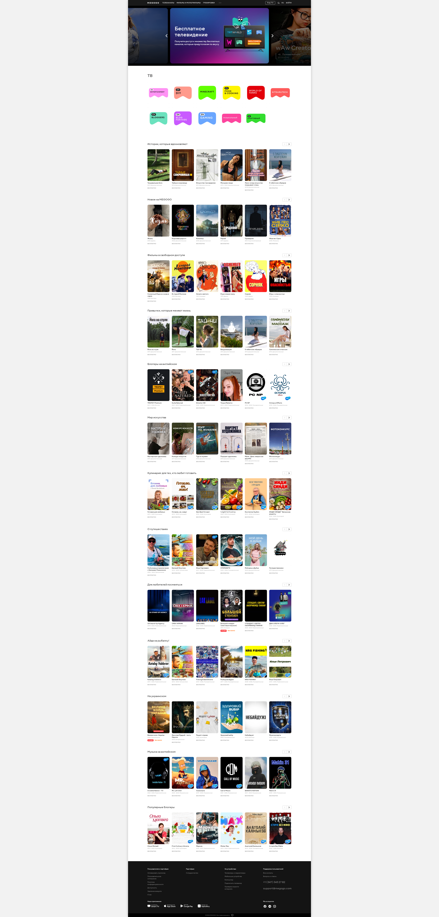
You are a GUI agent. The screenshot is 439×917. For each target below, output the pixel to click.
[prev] (284, 144)
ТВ (150, 75)
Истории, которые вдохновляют (167, 144)
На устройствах (230, 869)
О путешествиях (157, 529)
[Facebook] (265, 906)
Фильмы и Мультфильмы (189, 3)
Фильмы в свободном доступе (166, 255)
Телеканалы (168, 3)
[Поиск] (278, 3)
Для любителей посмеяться (164, 584)
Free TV (270, 3)
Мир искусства (156, 417)
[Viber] (274, 906)
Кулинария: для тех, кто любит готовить (171, 473)
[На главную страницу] (153, 3)
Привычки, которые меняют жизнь (169, 310)
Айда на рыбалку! (158, 640)
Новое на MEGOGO (159, 199)
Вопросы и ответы (270, 876)
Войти (289, 3)
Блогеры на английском (162, 364)
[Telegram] (270, 906)
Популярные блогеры (161, 807)
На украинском (156, 696)
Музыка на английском (161, 752)
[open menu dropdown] (220, 3)
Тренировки (209, 3)
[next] (289, 144)
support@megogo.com (277, 888)
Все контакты (268, 873)
